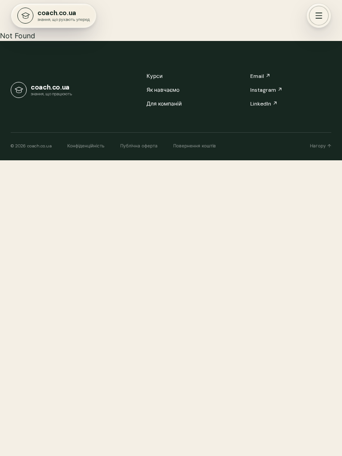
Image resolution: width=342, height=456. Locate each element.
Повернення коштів (194, 146)
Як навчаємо (163, 90)
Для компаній (164, 103)
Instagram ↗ (266, 90)
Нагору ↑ (320, 146)
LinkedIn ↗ (263, 103)
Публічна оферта (139, 146)
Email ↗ (260, 76)
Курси (155, 76)
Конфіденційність (86, 146)
